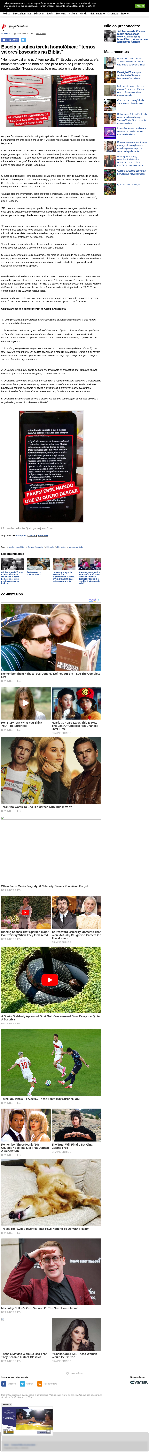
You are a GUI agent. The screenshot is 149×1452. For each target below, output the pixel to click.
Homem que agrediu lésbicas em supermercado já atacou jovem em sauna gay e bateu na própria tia (64, 576)
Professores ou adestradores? (34, 573)
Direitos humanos (22, 13)
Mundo (83, 13)
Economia (61, 13)
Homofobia (6, 34)
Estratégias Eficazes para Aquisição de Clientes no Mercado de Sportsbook (129, 75)
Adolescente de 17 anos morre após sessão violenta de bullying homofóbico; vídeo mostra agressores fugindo (12, 577)
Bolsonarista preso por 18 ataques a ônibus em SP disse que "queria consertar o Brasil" (131, 61)
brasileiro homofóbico (16, 547)
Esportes (125, 13)
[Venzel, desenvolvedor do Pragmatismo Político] (139, 1381)
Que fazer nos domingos (128, 184)
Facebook (43, 535)
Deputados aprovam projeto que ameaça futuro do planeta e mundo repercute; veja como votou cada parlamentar (132, 146)
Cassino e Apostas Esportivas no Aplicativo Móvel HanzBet (131, 172)
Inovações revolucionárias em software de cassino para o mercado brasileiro (131, 131)
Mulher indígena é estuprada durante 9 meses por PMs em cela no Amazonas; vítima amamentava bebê (131, 90)
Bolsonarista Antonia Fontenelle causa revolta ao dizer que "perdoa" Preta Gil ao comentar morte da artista (132, 118)
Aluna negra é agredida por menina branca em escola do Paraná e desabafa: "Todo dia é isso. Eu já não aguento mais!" (89, 577)
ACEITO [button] (140, 6)
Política (6, 13)
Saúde (50, 13)
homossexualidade (76, 547)
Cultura (73, 13)
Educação (39, 13)
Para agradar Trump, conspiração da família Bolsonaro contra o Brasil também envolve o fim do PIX (131, 161)
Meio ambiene (97, 13)
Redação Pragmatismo (18, 26)
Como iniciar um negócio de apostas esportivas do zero (130, 102)
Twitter (32, 535)
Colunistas (113, 13)
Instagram (20, 535)
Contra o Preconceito (35, 547)
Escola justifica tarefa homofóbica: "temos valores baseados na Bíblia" (48, 49)
